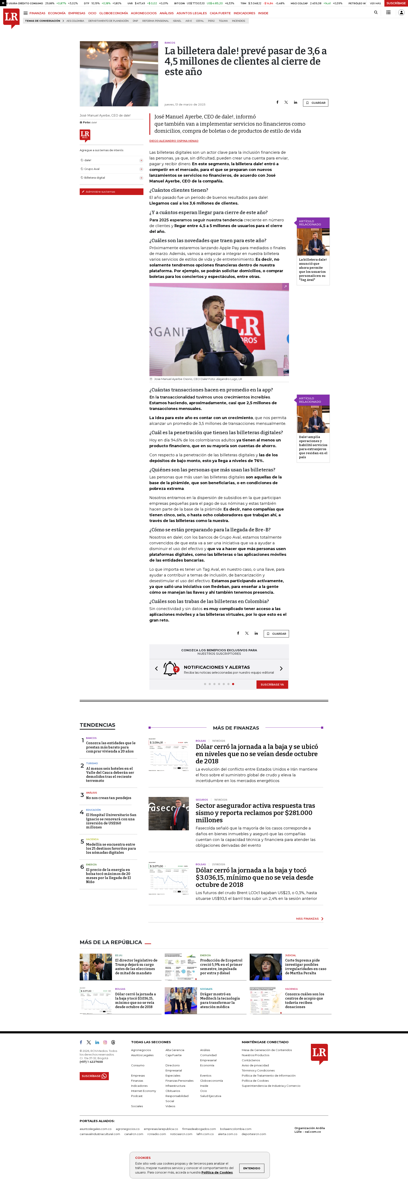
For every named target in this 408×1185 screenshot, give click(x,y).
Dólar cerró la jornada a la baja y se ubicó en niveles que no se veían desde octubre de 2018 (257, 754)
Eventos (205, 1075)
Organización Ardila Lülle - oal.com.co (310, 1129)
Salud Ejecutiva (210, 1096)
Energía (91, 864)
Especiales (173, 1075)
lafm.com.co (205, 1134)
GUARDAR (318, 102)
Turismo (92, 763)
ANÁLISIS (167, 13)
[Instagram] (106, 1043)
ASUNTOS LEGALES (192, 13)
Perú (211, 21)
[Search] (376, 12)
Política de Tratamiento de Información (269, 1075)
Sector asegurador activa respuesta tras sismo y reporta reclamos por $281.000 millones (255, 813)
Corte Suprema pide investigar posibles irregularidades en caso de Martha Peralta (305, 966)
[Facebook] (277, 103)
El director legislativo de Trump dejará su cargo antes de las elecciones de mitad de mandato (136, 966)
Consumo (137, 1065)
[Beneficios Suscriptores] (388, 12)
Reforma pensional (155, 21)
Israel (177, 21)
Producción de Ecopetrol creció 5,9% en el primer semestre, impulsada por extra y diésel (221, 966)
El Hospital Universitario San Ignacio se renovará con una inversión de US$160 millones (111, 821)
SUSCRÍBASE (396, 3)
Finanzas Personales (179, 1080)
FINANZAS (37, 13)
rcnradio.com (156, 1134)
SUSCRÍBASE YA (272, 684)
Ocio (203, 1091)
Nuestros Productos (255, 1055)
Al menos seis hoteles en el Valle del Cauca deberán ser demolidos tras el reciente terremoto (110, 775)
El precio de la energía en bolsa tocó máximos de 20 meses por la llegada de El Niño (108, 876)
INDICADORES (244, 13)
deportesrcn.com (254, 1134)
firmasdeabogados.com (199, 1129)
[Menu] (26, 13)
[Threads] (115, 1043)
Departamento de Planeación (108, 21)
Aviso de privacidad (255, 1065)
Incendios (238, 21)
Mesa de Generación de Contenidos (267, 1050)
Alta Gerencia (175, 1050)
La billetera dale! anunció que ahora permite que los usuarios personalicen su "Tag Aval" (313, 270)
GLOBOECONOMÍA (113, 13)
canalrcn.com (133, 1134)
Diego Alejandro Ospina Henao (173, 140)
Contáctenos (251, 1060)
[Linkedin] (295, 103)
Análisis (91, 792)
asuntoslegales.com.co (96, 1129)
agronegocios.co (128, 1129)
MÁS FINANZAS (307, 918)
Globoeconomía (211, 1080)
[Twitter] (286, 103)
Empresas (138, 1075)
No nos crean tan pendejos (108, 798)
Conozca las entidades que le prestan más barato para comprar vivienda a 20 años (111, 747)
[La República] (11, 19)
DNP (135, 21)
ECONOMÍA (56, 13)
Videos (170, 1106)
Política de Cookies (217, 1172)
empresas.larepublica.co (161, 1129)
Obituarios (173, 1091)
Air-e (189, 21)
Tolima (223, 21)
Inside (204, 1085)
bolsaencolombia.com (235, 1129)
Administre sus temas (100, 191)
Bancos (91, 738)
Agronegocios (141, 1050)
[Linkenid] (98, 1043)
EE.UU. (119, 955)
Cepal (200, 21)
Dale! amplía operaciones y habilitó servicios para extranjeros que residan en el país (313, 447)
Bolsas (120, 988)
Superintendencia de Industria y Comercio (271, 1085)
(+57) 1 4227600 (91, 1061)
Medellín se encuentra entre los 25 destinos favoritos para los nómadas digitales (111, 848)
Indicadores (139, 1085)
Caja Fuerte (174, 1055)
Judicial (290, 955)
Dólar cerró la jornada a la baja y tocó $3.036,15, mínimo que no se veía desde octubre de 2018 (254, 877)
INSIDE (263, 13)
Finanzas (137, 1080)
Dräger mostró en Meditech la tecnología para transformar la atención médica (220, 1000)
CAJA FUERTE (220, 13)
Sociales (206, 988)
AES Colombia (75, 21)
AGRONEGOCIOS (144, 13)
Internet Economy (143, 1091)
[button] (155, 669)
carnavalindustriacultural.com (100, 1134)
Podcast (137, 1096)
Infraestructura (175, 1085)
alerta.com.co (227, 1134)
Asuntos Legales (142, 1055)
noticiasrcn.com (181, 1134)
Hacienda (92, 839)
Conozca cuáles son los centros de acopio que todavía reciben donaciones (304, 1000)
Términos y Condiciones (258, 1070)
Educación (93, 809)
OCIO (92, 13)
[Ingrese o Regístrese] (401, 12)
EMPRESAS (76, 13)
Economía (207, 1065)
